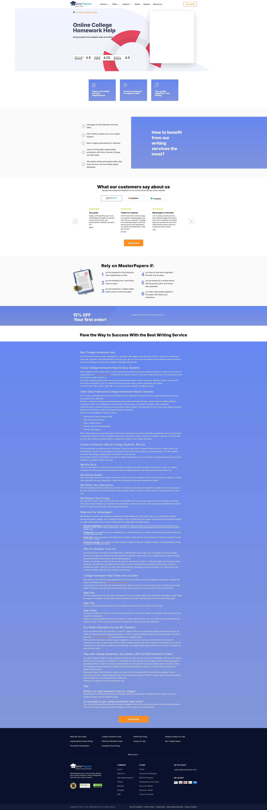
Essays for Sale (140, 741)
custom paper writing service (117, 582)
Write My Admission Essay (112, 741)
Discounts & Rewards (148, 773)
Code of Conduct (146, 794)
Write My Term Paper (78, 737)
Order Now (133, 719)
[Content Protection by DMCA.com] (97, 786)
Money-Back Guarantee (176, 807)
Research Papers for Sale (175, 737)
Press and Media (146, 786)
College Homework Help (111, 737)
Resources (157, 4)
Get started (190, 4)
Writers (137, 4)
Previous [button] (75, 221)
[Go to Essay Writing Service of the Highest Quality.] (74, 12)
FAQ (119, 794)
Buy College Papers (173, 741)
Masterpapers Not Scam (149, 782)
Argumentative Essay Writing (81, 741)
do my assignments (102, 375)
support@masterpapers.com (185, 770)
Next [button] (191, 221)
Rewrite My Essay (140, 737)
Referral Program (146, 778)
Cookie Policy (161, 807)
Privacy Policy (149, 807)
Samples (120, 790)
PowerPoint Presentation (79, 746)
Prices (141, 769)
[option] (102, 218)
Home (119, 769)
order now (133, 243)
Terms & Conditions (136, 807)
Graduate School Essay (111, 746)
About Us (121, 773)
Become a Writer (146, 790)
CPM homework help (100, 637)
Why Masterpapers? (125, 778)
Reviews (146, 4)
